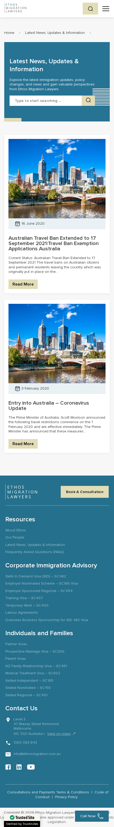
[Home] (15, 9)
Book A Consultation (84, 492)
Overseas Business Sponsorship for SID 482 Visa (46, 620)
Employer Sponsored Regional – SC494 (39, 591)
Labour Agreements (21, 612)
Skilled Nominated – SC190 (28, 687)
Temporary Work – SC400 (27, 605)
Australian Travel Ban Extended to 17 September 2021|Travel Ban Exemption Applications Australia (53, 243)
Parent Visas (15, 658)
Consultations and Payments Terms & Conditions (48, 792)
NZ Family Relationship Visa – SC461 (36, 666)
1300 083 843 (25, 742)
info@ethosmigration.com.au (37, 754)
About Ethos (15, 530)
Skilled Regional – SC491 (26, 695)
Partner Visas (16, 644)
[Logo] (21, 492)
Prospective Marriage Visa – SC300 (34, 651)
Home (9, 32)
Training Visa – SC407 (24, 598)
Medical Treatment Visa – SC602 (32, 673)
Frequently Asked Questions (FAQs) (34, 552)
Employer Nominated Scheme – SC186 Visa (41, 583)
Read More (23, 284)
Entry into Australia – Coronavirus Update (48, 406)
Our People (14, 537)
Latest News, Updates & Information (55, 32)
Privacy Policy (66, 797)
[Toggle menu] (106, 9)
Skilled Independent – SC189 (29, 680)
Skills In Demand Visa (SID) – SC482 (35, 576)
